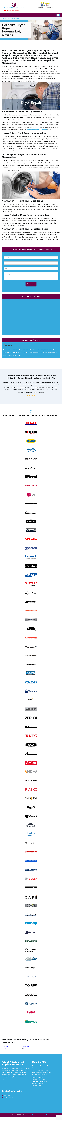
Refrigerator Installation (39, 1081)
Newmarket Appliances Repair (41, 1114)
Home (4, 18)
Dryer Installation (37, 1077)
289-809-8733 (9, 1098)
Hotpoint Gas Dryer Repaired (37, 129)
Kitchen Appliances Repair (40, 1070)
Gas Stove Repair (37, 1068)
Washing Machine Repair (39, 1074)
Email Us (7, 1095)
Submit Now (31, 284)
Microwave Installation (39, 1079)
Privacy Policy (36, 1085)
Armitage (5, 1046)
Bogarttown (6, 1048)
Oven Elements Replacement (41, 1072)
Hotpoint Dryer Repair (13, 18)
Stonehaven (26, 1048)
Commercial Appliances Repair (41, 1066)
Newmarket (26, 1046)
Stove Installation (37, 1083)
